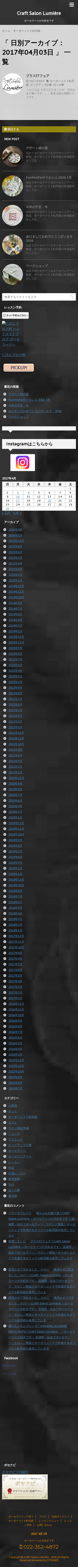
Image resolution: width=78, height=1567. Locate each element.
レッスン (14, 1162)
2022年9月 (15, 688)
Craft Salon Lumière (39, 13)
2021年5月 (15, 761)
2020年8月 (15, 789)
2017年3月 (15, 987)
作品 (11, 1168)
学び (11, 1184)
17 (18, 500)
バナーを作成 (9, 1374)
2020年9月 (15, 783)
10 (18, 496)
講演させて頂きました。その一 (28, 1269)
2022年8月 (15, 693)
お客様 (12, 1105)
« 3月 (6, 513)
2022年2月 (15, 721)
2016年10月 (16, 1015)
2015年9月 (15, 1077)
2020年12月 (16, 778)
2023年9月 (15, 648)
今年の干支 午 (37, 207)
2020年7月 (15, 795)
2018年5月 (15, 908)
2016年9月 (15, 1021)
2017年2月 (15, 992)
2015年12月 (16, 1060)
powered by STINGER (45, 1560)
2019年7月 (15, 851)
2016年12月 (16, 1004)
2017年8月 (15, 958)
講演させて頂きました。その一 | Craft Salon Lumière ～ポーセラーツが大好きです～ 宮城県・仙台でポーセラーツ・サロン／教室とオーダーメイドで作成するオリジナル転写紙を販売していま (41, 1309)
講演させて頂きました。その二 (28, 1298)
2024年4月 (15, 620)
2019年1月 (15, 874)
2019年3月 (15, 863)
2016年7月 (15, 1032)
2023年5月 (15, 665)
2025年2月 (15, 575)
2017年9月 (15, 953)
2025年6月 (15, 552)
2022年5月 (15, 710)
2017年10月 (16, 947)
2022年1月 (15, 727)
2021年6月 (15, 755)
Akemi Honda (9, 1365)
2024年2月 (15, 625)
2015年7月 (15, 1088)
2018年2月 (15, 925)
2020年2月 (15, 812)
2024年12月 (16, 586)
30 (7, 508)
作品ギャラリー (60, 1516)
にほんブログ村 (13, 355)
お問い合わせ (44, 1524)
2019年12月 (16, 823)
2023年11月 (16, 642)
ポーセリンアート (20, 1156)
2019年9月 (15, 840)
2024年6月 (15, 614)
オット (12, 1111)
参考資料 (14, 1179)
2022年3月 (15, 716)
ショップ (14, 1134)
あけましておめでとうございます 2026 (35, 411)
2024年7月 (15, 608)
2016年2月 (15, 1054)
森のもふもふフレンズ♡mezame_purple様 (37, 1326)
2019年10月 (16, 834)
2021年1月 (15, 772)
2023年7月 (15, 659)
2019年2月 (15, 868)
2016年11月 (16, 1009)
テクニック (15, 1139)
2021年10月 (16, 744)
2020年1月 (15, 817)
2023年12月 (16, 637)
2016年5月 (15, 1043)
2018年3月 (15, 919)
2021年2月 (15, 767)
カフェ (12, 1122)
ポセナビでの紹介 (15, 1472)
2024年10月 (16, 597)
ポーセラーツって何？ (21, 1516)
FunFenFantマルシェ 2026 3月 (49, 177)
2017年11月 (16, 942)
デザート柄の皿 (37, 148)
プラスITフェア (38, 76)
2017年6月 (15, 970)
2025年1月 (15, 580)
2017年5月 (15, 975)
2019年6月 (15, 857)
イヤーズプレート (20, 1213)
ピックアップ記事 (41, 85)
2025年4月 (15, 563)
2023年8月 (15, 654)
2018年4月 (15, 913)
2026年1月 (15, 535)
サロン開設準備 (18, 1128)
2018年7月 (15, 896)
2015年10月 (16, 1071)
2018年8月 (15, 891)
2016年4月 (15, 1049)
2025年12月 (16, 541)
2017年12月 (16, 936)
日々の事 (58, 85)
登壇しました (17, 1241)
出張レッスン (17, 1173)
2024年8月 (15, 603)
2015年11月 (16, 1066)
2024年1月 (15, 631)
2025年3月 (15, 569)
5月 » (17, 513)
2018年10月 (16, 885)
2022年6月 (15, 704)
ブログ (42, 1516)
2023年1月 (15, 682)
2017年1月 (15, 998)
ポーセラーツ (17, 1151)
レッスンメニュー (49, 1520)
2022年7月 (15, 699)
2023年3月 (15, 676)
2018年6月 (15, 902)
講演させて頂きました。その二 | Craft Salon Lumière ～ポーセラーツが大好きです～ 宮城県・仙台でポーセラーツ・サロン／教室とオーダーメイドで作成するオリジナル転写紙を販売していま (41, 1281)
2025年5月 (15, 558)
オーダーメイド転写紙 (22, 1117)
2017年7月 (15, 964)
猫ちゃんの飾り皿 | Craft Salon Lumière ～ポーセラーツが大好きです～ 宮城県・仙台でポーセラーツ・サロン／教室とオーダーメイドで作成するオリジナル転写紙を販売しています (41, 1224)
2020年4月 (15, 806)
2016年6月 (15, 1038)
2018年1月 (15, 930)
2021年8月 (15, 750)
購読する (13, 129)
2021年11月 (16, 738)
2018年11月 (16, 879)
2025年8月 (15, 546)
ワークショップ (37, 266)
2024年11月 (16, 592)
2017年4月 (15, 981)
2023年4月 (15, 671)
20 (49, 500)
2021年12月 (16, 733)
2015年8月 (15, 1083)
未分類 (12, 1196)
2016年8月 (15, 1026)
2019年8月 (15, 846)
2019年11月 (16, 829)
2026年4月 (15, 529)
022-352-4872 (40, 1547)
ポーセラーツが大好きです (39, 1540)
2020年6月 (15, 800)
